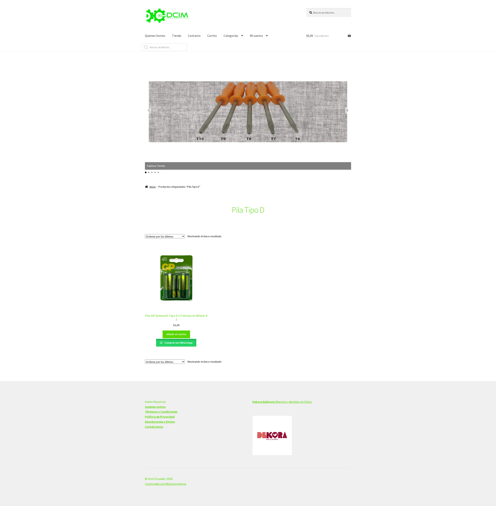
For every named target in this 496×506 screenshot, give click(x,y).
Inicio (153, 186)
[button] (347, 110)
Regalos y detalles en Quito (282, 402)
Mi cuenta (256, 36)
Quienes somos (155, 407)
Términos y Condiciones (161, 412)
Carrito (212, 36)
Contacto (194, 36)
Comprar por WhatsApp (178, 342)
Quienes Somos (155, 36)
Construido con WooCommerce (165, 484)
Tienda (176, 36)
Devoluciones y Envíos (160, 422)
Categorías (231, 36)
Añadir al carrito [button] (176, 334)
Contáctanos (154, 427)
